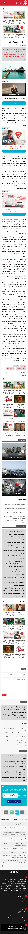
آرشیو (25, 905)
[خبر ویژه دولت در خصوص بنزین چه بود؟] (14, 487)
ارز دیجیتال (10, 918)
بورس (11, 912)
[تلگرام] (11, 872)
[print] (22, 375)
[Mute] (6, 95)
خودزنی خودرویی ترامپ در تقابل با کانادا (15, 561)
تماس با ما (23, 899)
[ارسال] (23, 375)
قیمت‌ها (11, 921)
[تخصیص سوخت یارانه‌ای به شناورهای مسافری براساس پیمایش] (14, 469)
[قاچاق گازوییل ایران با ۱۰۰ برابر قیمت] (14, 451)
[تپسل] (3, 81)
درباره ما (24, 902)
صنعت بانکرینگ (13, 300)
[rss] (17, 872)
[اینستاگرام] (14, 872)
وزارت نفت (23, 366)
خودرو (24, 915)
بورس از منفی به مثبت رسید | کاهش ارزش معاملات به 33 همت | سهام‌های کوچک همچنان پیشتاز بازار (14, 545)
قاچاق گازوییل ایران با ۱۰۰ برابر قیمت (17, 457)
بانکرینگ (16, 366)
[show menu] (5, 3)
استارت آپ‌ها (23, 921)
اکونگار (18, 108)
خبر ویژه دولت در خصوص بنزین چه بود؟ (16, 493)
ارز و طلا (24, 918)
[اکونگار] (17, 3)
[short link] (25, 375)
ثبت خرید (14, 103)
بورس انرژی (10, 262)
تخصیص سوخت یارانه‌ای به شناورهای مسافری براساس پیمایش (15, 474)
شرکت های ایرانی (22, 912)
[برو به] (25, 925)
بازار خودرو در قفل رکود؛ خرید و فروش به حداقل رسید (14, 707)
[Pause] (4, 95)
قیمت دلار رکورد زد (20, 569)
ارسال (4, 695)
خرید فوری (14, 151)
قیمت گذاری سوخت (21, 368)
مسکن (11, 915)
